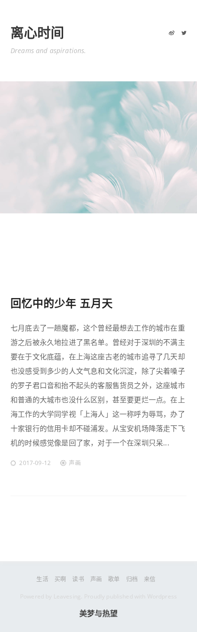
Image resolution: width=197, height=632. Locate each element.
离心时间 (38, 33)
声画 (74, 463)
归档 (132, 579)
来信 (149, 579)
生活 (42, 579)
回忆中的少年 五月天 (62, 303)
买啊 (60, 579)
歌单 (114, 579)
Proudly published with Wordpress (130, 596)
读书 (78, 579)
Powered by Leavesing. (51, 596)
